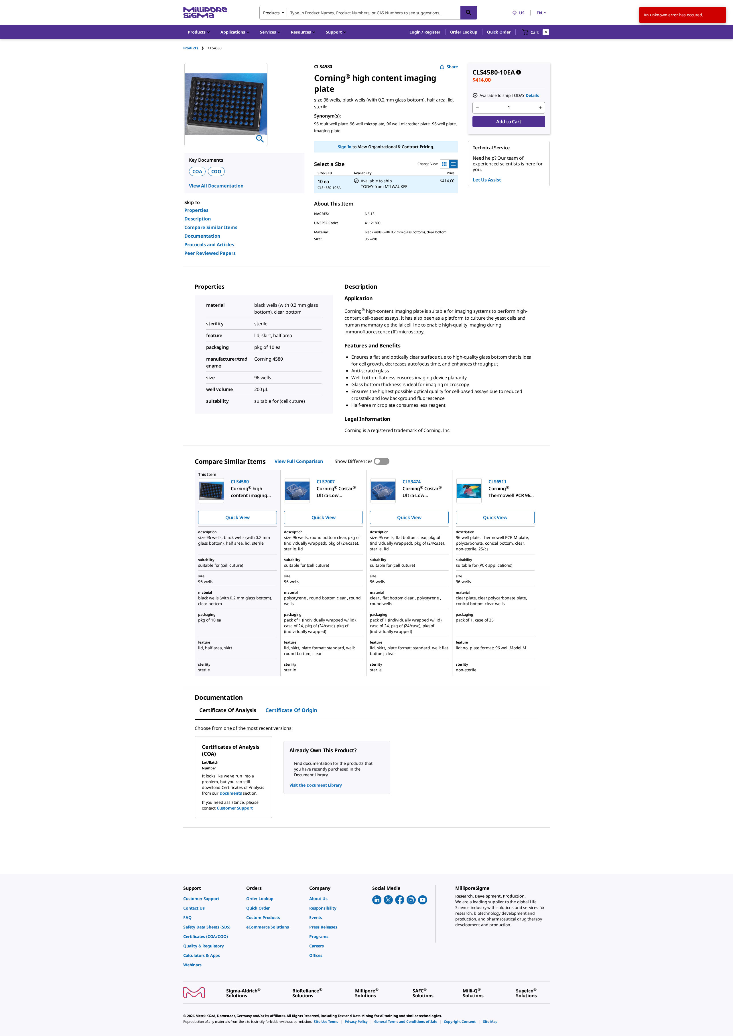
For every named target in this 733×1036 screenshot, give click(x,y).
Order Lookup (463, 32)
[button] (424, 32)
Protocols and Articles (209, 244)
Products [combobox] (271, 12)
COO (216, 171)
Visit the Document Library (315, 785)
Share (452, 66)
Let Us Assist (487, 180)
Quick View (237, 517)
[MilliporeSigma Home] (205, 12)
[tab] (195, 48)
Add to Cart (508, 121)
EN (539, 12)
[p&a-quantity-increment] (540, 107)
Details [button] (532, 95)
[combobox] (368, 12)
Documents (231, 793)
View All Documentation (216, 186)
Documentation (202, 236)
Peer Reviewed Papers (210, 253)
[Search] (468, 12)
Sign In (344, 146)
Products (190, 48)
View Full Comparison (299, 461)
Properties (196, 210)
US (522, 12)
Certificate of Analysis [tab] (227, 710)
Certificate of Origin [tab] (291, 710)
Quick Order (499, 32)
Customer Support (235, 808)
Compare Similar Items (210, 227)
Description (197, 219)
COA (197, 171)
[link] (212, 898)
